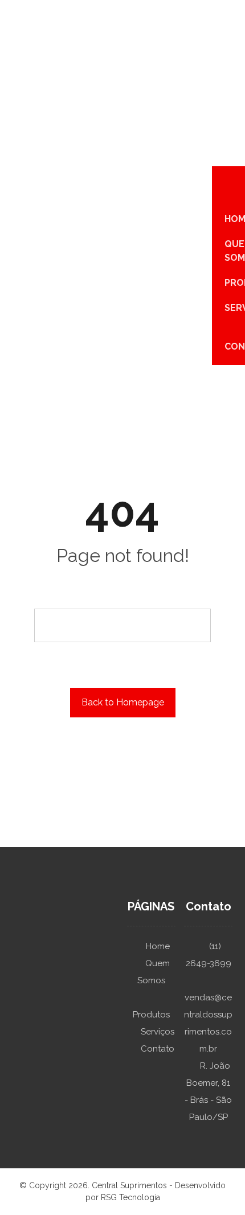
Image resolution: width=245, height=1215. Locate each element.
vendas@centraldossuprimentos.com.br (208, 1023)
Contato (157, 1049)
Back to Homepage (122, 702)
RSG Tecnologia (130, 1197)
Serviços (157, 1032)
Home (158, 946)
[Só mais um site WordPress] (18, 9)
